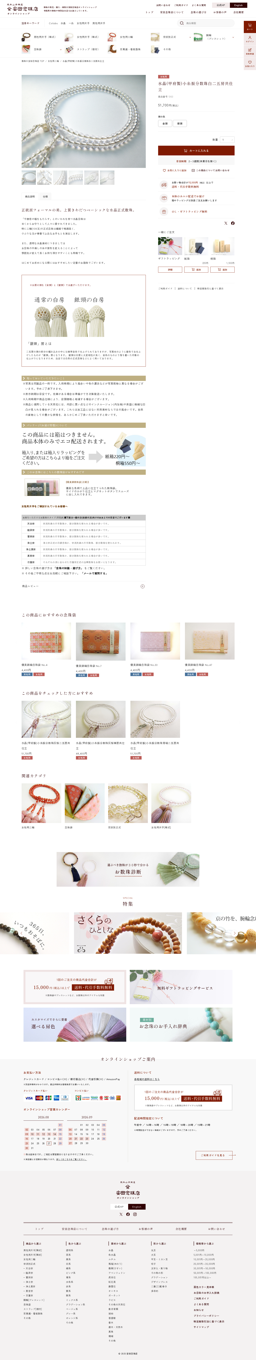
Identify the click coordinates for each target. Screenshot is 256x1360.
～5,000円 (199, 1250)
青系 (68, 1277)
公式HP (221, 5)
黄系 (68, 1291)
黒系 (68, 1259)
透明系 (69, 1250)
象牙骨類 (113, 1309)
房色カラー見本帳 (204, 1287)
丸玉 (153, 1250)
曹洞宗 (29, 1277)
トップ (149, 12)
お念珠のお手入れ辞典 (206, 1292)
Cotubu (53, 23)
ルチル (112, 1259)
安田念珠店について (172, 12)
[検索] (181, 23)
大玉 (153, 1254)
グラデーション (159, 1277)
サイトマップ (201, 1327)
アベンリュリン (116, 1272)
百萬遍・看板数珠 (130, 49)
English (238, 5)
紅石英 (112, 1282)
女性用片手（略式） (88, 37)
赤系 (68, 1286)
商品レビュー (30, 586)
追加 (198, 269)
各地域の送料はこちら (147, 1079)
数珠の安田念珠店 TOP (33, 60)
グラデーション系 (75, 1304)
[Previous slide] (16, 642)
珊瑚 (110, 1336)
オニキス (113, 1291)
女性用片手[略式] (33, 1254)
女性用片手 (83, 23)
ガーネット (114, 1295)
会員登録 (250, 53)
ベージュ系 (72, 1309)
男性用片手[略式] (33, 1250)
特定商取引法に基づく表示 (209, 1321)
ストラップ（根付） (88, 49)
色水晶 (112, 1254)
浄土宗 (29, 1282)
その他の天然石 (116, 1304)
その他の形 (157, 1272)
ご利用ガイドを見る (213, 1155)
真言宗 (29, 1291)
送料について (185, 288)
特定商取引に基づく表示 (210, 288)
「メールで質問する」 (94, 573)
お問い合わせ (163, 5)
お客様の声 (220, 12)
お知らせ (199, 1310)
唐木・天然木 (115, 1327)
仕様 (45, 196)
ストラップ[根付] (33, 1309)
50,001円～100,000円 (205, 1272)
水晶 (63, 23)
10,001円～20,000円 (204, 1259)
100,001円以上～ (202, 1277)
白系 (68, 1263)
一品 (71, 23)
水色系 (69, 1282)
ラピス (112, 1300)
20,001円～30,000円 (204, 1263)
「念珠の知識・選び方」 (68, 568)
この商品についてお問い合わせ (213, 170)
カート (250, 29)
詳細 (170, 269)
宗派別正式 (169, 37)
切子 (153, 1263)
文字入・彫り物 (159, 1268)
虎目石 (112, 1277)
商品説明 (30, 196)
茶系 (68, 1254)
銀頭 (180, 123)
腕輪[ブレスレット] (34, 1300)
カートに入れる (199, 150)
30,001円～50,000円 (204, 1268)
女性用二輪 (126, 37)
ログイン (250, 41)
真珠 (110, 1331)
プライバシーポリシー (206, 1315)
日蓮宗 (29, 1295)
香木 (110, 1322)
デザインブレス (159, 1282)
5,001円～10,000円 (204, 1254)
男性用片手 (98, 23)
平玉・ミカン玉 (159, 1259)
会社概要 (238, 12)
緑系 (68, 1268)
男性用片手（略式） (45, 37)
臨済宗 (29, 1272)
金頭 (165, 123)
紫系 (68, 1295)
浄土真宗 (30, 1286)
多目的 (154, 1291)
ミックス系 (72, 1300)
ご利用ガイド (181, 5)
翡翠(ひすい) (115, 1268)
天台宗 (29, 1268)
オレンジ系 (72, 1318)
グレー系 (71, 1313)
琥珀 (110, 1313)
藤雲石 (112, 1286)
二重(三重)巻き (159, 1286)
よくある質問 (199, 5)
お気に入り (250, 66)
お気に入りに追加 (177, 170)
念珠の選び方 (199, 12)
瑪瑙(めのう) (115, 1263)
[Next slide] (239, 642)
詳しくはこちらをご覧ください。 (71, 1159)
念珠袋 (38, 49)
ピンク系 (71, 1272)
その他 (167, 49)
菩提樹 (112, 1318)
